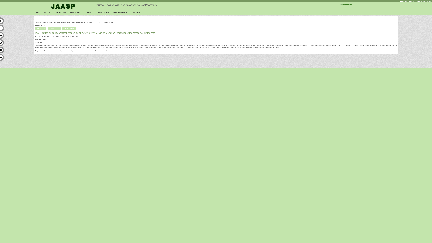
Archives (88, 13)
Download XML (54, 28)
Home (37, 13)
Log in (412, 1)
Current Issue (75, 13)
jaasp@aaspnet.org (424, 1)
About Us (47, 13)
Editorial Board (60, 13)
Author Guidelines (102, 13)
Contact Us (136, 13)
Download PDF (69, 28)
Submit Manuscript (120, 13)
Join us (404, 1)
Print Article (41, 28)
